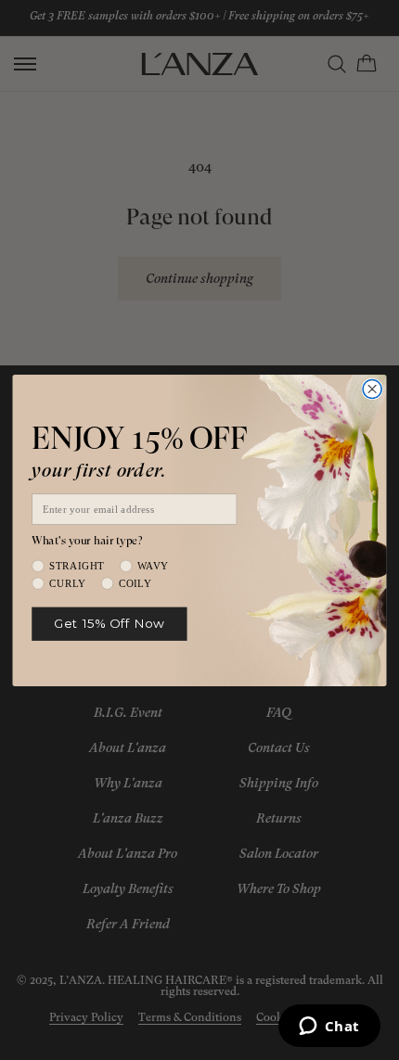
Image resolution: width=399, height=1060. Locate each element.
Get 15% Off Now (109, 623)
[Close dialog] (372, 388)
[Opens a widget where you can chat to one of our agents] (328, 1027)
